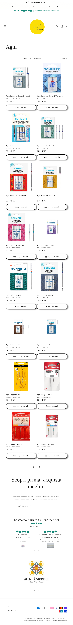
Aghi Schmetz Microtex (46, 146)
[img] (36, 523)
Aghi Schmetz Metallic (46, 195)
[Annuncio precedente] (4, 2)
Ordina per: (27, 59)
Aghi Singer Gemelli (45, 395)
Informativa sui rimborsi (60, 620)
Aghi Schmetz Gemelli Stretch (18, 96)
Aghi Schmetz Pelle (14, 345)
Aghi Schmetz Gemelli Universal (50, 96)
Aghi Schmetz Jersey (14, 295)
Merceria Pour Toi (32, 618)
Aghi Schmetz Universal (46, 345)
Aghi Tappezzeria (13, 395)
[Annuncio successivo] (69, 2)
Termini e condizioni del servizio (33, 620)
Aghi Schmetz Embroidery (16, 195)
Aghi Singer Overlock (45, 444)
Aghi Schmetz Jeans (45, 295)
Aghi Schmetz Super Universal (18, 146)
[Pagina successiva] (45, 467)
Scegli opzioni (21, 107)
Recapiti (48, 620)
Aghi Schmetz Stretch (45, 245)
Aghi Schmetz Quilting (15, 245)
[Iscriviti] (54, 506)
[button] (4, 26)
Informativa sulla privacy (59, 618)
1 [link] (27, 467)
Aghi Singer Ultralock (15, 444)
